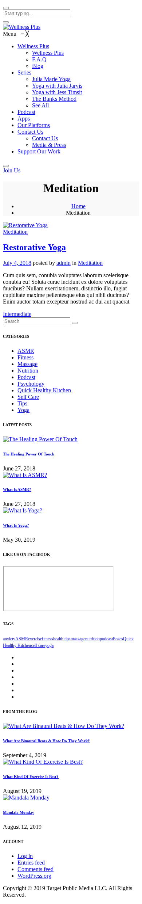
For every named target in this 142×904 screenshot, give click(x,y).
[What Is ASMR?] (25, 475)
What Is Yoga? (16, 525)
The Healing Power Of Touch (28, 454)
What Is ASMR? (17, 489)
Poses (118, 638)
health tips (62, 638)
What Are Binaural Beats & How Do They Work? (46, 741)
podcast (106, 638)
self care (38, 645)
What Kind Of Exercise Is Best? (31, 776)
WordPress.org (34, 876)
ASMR (25, 351)
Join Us (11, 170)
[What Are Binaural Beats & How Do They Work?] (63, 726)
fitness (47, 638)
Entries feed (31, 862)
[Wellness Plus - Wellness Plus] (21, 27)
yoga (49, 645)
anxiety (9, 638)
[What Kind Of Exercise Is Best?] (43, 762)
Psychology (30, 384)
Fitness (25, 357)
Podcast (26, 377)
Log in (25, 856)
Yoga (23, 410)
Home (78, 206)
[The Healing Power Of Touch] (40, 439)
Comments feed (35, 869)
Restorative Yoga (34, 247)
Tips (22, 403)
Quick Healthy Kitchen (44, 390)
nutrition (92, 638)
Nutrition (27, 370)
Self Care (28, 397)
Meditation (15, 232)
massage (78, 638)
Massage (27, 364)
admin (63, 263)
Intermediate (17, 314)
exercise (35, 638)
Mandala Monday (18, 812)
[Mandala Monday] (26, 797)
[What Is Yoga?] (22, 510)
